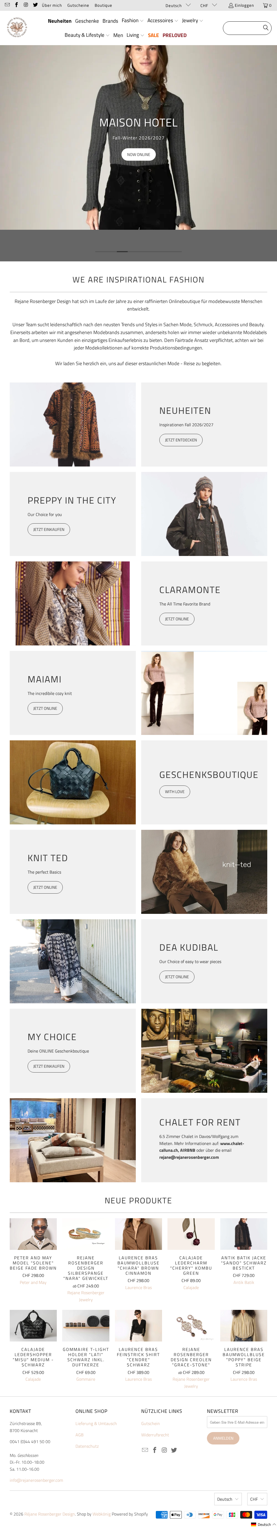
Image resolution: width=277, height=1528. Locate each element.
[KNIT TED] (204, 872)
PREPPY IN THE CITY (72, 500)
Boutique (103, 5)
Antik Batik (243, 1282)
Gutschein (150, 1423)
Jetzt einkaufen (48, 1066)
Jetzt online (177, 619)
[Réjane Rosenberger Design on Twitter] (35, 5)
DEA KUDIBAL (188, 947)
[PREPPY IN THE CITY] (204, 514)
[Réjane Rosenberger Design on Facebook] (16, 5)
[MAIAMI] (204, 693)
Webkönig (102, 1514)
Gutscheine (78, 5)
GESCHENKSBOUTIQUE (204, 774)
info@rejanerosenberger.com (36, 1480)
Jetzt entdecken (181, 440)
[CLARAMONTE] (73, 603)
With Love (174, 791)
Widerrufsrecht (155, 1435)
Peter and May (33, 1282)
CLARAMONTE (190, 589)
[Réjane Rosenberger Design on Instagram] (25, 5)
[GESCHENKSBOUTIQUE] (73, 782)
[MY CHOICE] (204, 1051)
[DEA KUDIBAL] (73, 961)
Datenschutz (87, 1446)
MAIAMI (45, 679)
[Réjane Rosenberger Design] (16, 28)
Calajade (191, 1287)
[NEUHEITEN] (73, 424)
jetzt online (177, 977)
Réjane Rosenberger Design (49, 1514)
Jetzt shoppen (162, 154)
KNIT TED (48, 858)
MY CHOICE (52, 1037)
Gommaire (85, 1379)
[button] (133, 21)
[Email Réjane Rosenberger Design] (7, 5)
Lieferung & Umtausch (96, 1423)
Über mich (52, 5)
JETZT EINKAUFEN (48, 529)
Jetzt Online (45, 887)
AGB (79, 1435)
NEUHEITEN (185, 410)
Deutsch (174, 5)
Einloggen (244, 5)
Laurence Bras (138, 1287)
